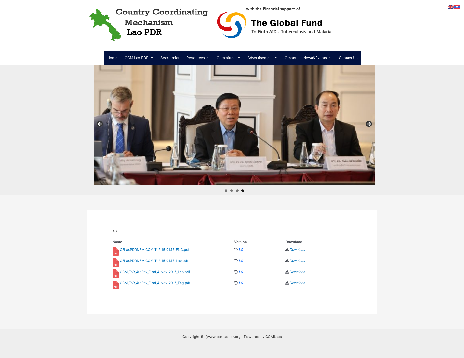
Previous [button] (100, 124)
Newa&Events (315, 58)
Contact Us (348, 58)
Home (112, 58)
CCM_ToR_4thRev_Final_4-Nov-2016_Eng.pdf (155, 283)
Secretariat (169, 58)
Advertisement (260, 58)
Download (297, 249)
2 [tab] (231, 190)
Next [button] (368, 124)
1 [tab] (226, 190)
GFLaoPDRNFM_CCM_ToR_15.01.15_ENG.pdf (154, 249)
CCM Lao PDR (137, 58)
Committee (226, 58)
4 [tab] (242, 190)
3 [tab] (237, 190)
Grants (290, 58)
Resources (196, 58)
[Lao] (457, 6)
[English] (451, 6)
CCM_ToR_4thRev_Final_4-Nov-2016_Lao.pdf (155, 272)
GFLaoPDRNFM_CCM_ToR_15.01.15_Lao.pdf (154, 261)
